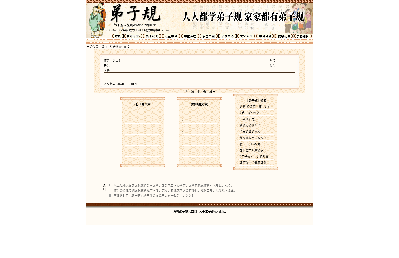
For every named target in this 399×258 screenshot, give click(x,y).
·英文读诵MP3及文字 (253, 138)
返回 (212, 91)
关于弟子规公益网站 (212, 211)
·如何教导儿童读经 (251, 150)
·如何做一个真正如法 (254, 162)
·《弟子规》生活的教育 (253, 156)
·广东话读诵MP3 (250, 131)
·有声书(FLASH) (249, 144)
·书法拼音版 (247, 119)
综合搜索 (116, 47)
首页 (104, 47)
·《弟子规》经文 (249, 113)
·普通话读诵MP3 (250, 125)
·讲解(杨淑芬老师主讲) (254, 106)
